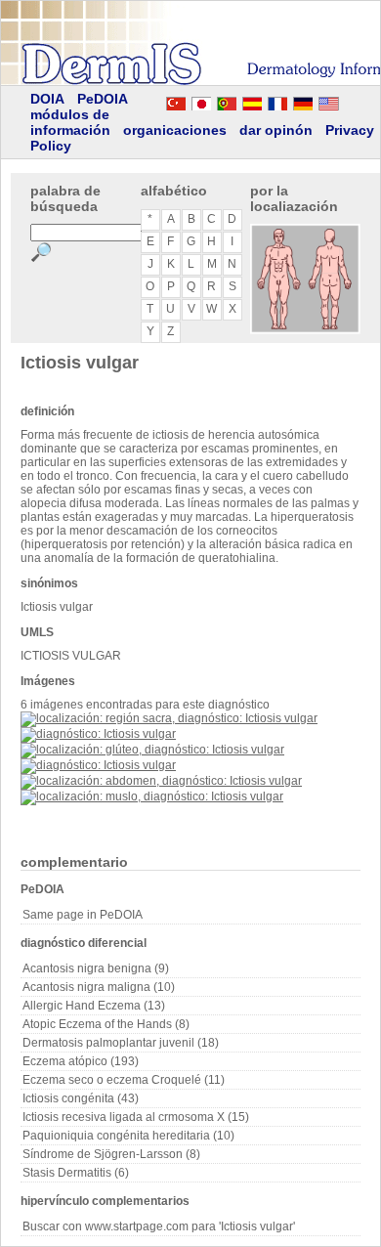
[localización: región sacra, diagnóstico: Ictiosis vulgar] (169, 718)
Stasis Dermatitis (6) (75, 1173)
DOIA (47, 99)
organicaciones (175, 130)
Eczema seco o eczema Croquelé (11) (123, 1080)
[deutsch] (303, 100)
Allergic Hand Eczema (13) (93, 1005)
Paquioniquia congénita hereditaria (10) (128, 1135)
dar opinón (276, 130)
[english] (347, 100)
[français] (277, 100)
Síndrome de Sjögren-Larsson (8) (111, 1154)
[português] (226, 100)
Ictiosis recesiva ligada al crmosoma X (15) (135, 1117)
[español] (252, 100)
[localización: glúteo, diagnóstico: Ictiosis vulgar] (152, 749)
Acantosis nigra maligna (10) (98, 987)
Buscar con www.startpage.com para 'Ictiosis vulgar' (158, 1226)
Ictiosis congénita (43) (80, 1098)
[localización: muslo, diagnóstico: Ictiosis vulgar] (152, 796)
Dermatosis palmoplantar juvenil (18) (120, 1043)
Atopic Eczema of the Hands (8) (106, 1024)
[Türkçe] (176, 100)
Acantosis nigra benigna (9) (95, 968)
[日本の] (201, 100)
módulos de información (70, 122)
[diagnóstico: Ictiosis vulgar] (98, 734)
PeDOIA (102, 99)
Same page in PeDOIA (82, 915)
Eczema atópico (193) (80, 1061)
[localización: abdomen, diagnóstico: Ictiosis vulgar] (161, 781)
